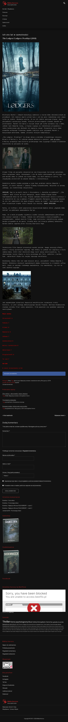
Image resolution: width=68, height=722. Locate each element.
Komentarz (6, 431)
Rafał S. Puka (12, 707)
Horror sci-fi (16, 624)
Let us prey (55, 139)
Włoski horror (38, 629)
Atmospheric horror (43, 622)
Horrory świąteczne (6, 631)
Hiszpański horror (13, 626)
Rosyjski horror (26, 629)
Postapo (17, 631)
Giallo (51, 629)
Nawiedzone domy (7, 624)
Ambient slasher (47, 631)
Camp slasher (13, 631)
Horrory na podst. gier (45, 629)
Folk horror (9, 629)
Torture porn (40, 628)
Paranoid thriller (32, 629)
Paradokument (5, 626)
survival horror (9, 402)
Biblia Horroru (12, 3)
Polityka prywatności (8, 648)
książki (31, 631)
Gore (28, 624)
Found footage (55, 629)
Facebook (5, 676)
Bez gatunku (54, 622)
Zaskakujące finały (34, 628)
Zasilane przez (5, 612)
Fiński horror (60, 629)
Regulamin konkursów (8, 654)
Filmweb (4, 688)
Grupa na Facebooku (8, 685)
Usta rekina (11, 500)
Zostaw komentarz (7, 384)
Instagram (5, 679)
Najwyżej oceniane (25, 380)
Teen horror (14, 629)
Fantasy (28, 628)
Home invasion (51, 628)
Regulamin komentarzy (29, 451)
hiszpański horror (9, 408)
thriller (6, 395)
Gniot (28, 626)
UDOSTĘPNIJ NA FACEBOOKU (10, 373)
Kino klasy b (45, 628)
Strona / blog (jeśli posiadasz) (11, 472)
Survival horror (32, 624)
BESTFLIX (11, 612)
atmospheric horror (24, 395)
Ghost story (32, 622)
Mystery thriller (46, 626)
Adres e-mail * (6, 464)
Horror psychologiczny (19, 622)
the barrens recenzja (18, 402)
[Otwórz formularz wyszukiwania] (64, 3)
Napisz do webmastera (9, 645)
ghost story (17, 380)
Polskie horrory (52, 626)
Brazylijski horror (26, 631)
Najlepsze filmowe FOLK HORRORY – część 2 (20, 505)
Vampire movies (39, 626)
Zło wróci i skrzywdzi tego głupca (15, 394)
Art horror (21, 631)
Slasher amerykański (22, 626)
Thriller (6, 621)
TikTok (4, 682)
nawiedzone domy (36, 380)
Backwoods (42, 631)
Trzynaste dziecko (9, 400)
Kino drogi (59, 631)
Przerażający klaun (13, 503)
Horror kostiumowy (32, 626)
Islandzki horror (36, 631)
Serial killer (61, 622)
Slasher (59, 624)
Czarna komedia (53, 624)
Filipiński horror (54, 631)
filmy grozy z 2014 (19, 408)
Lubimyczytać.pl (7, 691)
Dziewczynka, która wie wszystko (14, 406)
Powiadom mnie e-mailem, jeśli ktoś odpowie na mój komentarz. (22, 485)
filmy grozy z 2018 (46, 380)
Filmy (9, 380)
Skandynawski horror (18, 628)
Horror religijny (23, 624)
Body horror (25, 628)
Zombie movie (57, 626)
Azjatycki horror (40, 624)
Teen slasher (47, 624)
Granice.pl (5, 694)
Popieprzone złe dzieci (9, 628)
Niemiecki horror (20, 629)
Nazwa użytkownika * (8, 455)
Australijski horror (57, 628)
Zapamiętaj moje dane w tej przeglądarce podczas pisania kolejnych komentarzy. (27, 481)
